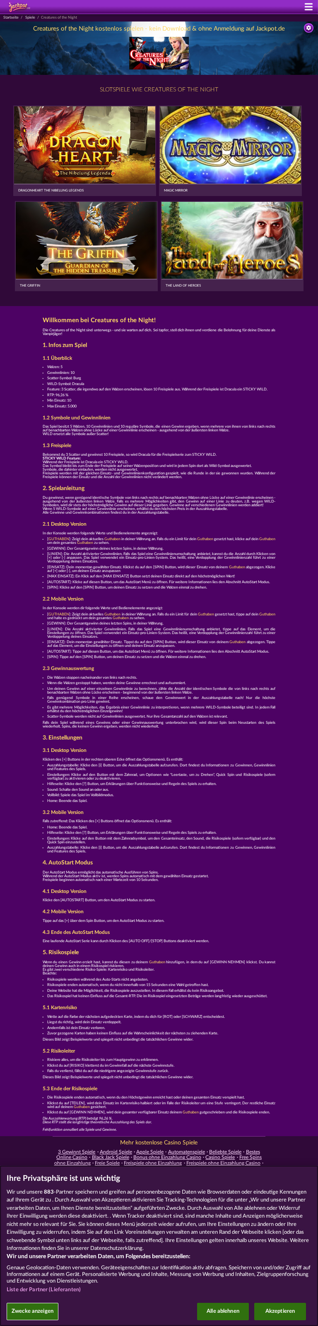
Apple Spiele (150, 1151)
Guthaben (112, 539)
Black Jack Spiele (110, 1157)
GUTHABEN (58, 539)
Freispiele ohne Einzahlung (153, 1163)
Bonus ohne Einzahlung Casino (167, 1157)
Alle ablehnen (223, 1311)
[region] (159, 1246)
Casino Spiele (220, 1157)
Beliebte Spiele (225, 1151)
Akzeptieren (280, 1311)
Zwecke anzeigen (32, 1311)
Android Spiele (116, 1151)
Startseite (11, 17)
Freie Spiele (107, 1163)
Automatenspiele (186, 1151)
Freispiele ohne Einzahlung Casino (223, 1163)
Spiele (30, 17)
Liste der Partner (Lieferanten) (44, 1289)
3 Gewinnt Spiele (76, 1151)
